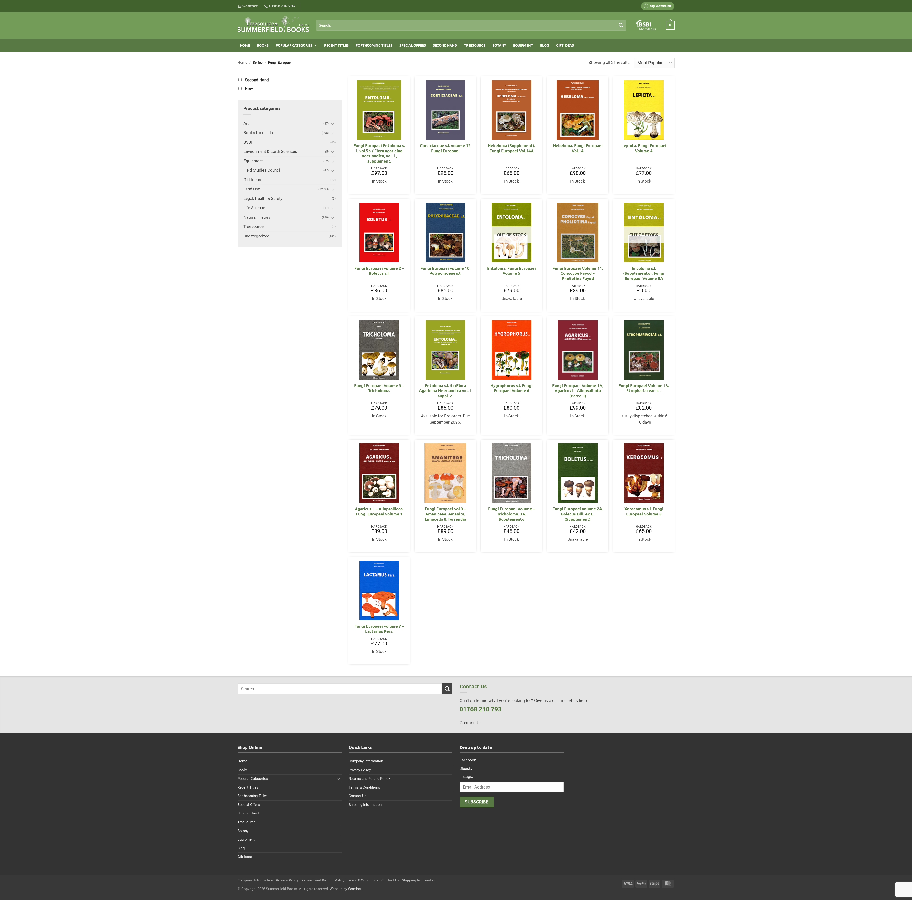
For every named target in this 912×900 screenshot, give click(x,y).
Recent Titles (336, 45)
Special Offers (412, 45)
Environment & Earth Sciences (270, 151)
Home (245, 45)
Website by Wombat (345, 889)
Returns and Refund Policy (369, 778)
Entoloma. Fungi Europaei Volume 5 (511, 271)
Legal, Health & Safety (262, 198)
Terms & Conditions (364, 787)
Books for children (259, 132)
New (249, 89)
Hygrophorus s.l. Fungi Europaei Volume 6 (511, 388)
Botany (499, 45)
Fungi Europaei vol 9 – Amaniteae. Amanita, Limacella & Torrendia (445, 513)
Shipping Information (365, 805)
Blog (544, 45)
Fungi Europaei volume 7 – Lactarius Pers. (379, 629)
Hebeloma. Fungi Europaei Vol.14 (578, 148)
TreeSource (474, 45)
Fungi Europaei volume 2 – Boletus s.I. (379, 271)
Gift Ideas (565, 45)
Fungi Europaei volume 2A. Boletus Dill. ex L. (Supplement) (577, 513)
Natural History (257, 217)
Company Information (366, 761)
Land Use (251, 189)
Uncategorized (256, 236)
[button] (670, 25)
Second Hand (445, 45)
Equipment (523, 45)
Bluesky (466, 768)
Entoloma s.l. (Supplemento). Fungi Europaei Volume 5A (643, 273)
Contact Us (357, 796)
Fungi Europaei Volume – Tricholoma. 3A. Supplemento (511, 513)
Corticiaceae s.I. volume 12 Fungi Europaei (445, 148)
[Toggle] (333, 124)
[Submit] (621, 25)
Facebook (468, 760)
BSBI (247, 142)
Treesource (253, 226)
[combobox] (471, 25)
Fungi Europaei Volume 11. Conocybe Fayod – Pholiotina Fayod (577, 273)
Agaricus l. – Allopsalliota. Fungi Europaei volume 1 (379, 511)
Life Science (254, 208)
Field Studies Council (262, 170)
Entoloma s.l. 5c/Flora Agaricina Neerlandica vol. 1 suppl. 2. (445, 390)
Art (246, 123)
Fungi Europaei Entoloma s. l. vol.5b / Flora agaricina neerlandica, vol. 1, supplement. (379, 153)
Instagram (468, 776)
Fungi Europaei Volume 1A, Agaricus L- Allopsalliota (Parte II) (577, 390)
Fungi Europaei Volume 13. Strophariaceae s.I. (643, 388)
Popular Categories (294, 45)
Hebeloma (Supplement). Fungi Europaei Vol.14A (511, 148)
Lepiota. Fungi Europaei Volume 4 (643, 148)
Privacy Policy (360, 770)
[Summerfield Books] (273, 24)
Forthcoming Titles (374, 45)
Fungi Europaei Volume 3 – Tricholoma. (379, 388)
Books (263, 45)
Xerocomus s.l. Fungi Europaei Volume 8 (643, 511)
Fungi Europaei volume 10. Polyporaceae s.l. (445, 271)
